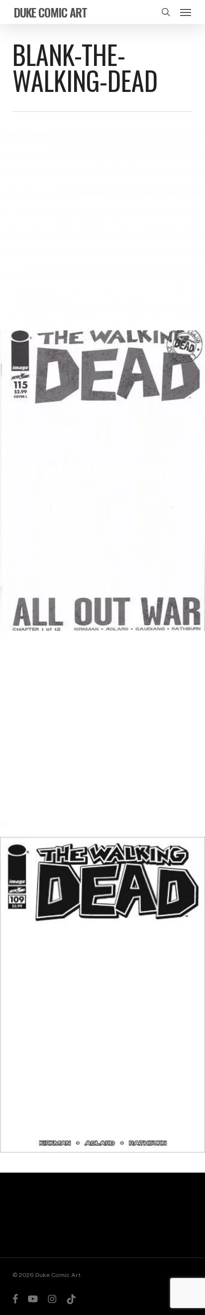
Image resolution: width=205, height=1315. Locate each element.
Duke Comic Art (50, 12)
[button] (185, 12)
